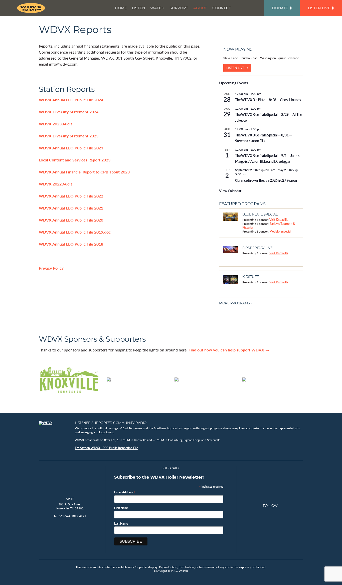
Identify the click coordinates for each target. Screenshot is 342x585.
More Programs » (235, 303)
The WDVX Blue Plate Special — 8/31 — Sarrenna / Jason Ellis (263, 137)
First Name (121, 508)
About (200, 8)
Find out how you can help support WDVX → (229, 350)
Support (179, 8)
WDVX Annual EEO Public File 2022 (71, 196)
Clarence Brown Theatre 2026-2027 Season (266, 180)
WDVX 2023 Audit (55, 124)
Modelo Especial (280, 231)
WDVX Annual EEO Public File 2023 (71, 148)
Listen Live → (237, 68)
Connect (221, 8)
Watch (157, 8)
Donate (280, 8)
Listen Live (319, 8)
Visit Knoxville (278, 220)
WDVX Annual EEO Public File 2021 (71, 208)
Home (121, 8)
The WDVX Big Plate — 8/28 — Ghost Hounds (268, 99)
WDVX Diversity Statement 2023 (68, 136)
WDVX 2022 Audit (55, 184)
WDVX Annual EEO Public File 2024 (71, 100)
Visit (70, 499)
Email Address (124, 492)
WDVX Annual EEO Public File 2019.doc (75, 232)
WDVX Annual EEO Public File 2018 (71, 244)
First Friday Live (257, 248)
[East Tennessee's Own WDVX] (32, 8)
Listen (138, 8)
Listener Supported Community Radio (110, 423)
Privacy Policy (51, 268)
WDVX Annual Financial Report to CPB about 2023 (84, 172)
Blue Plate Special (260, 214)
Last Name (121, 524)
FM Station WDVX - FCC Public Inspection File (106, 448)
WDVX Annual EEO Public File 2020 (71, 220)
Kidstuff (250, 277)
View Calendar (230, 190)
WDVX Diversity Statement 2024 (68, 112)
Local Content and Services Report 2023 (74, 160)
